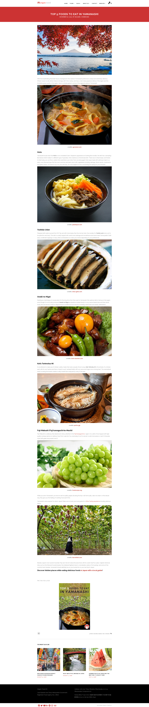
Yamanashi (107, 633)
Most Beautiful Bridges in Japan (73, 673)
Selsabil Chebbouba (82, 17)
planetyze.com (77, 224)
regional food (101, 633)
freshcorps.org (77, 490)
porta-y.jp (77, 425)
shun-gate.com (77, 291)
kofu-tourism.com (77, 358)
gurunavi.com (77, 147)
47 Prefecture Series (93, 633)
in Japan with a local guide (91, 570)
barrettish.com (77, 557)
